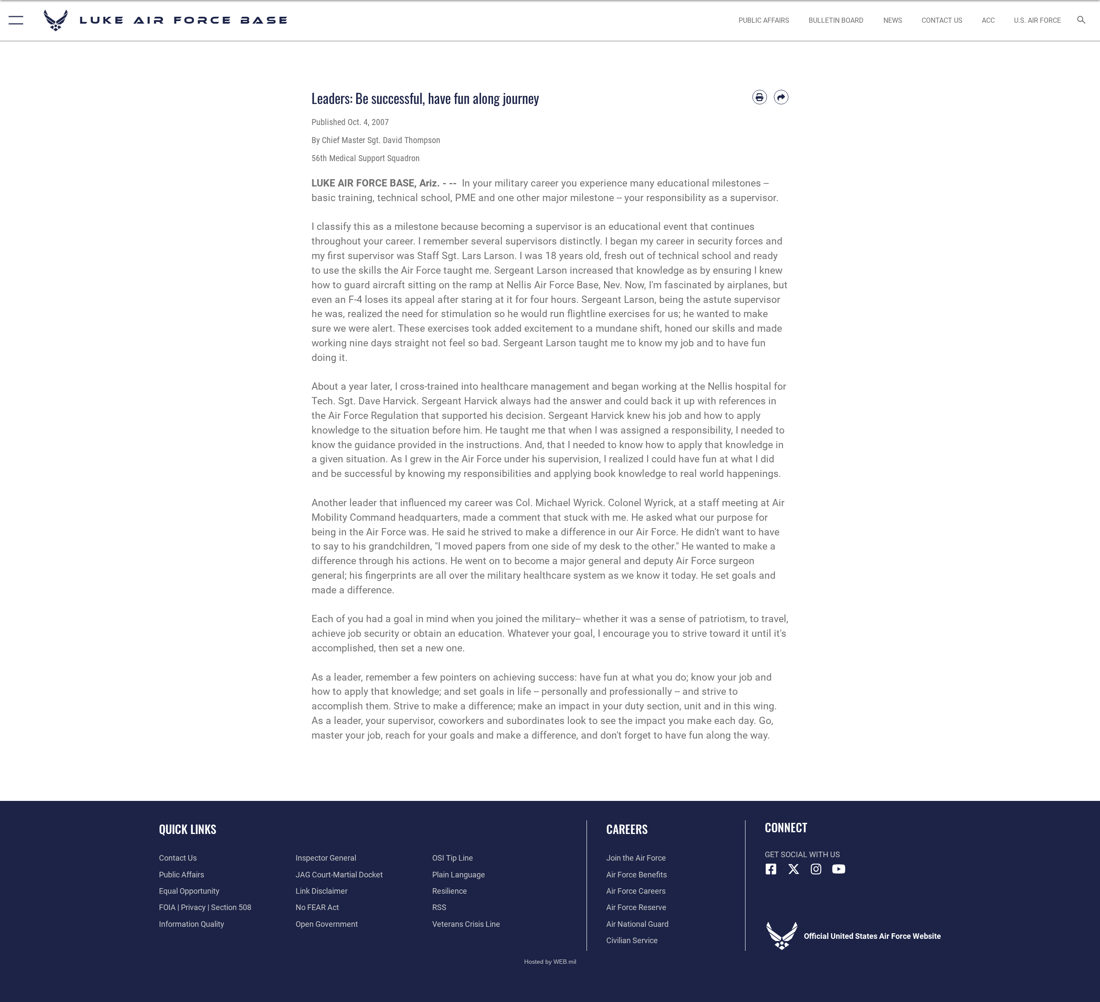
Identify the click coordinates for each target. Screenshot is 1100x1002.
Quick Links (187, 828)
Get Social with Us (802, 854)
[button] (14, 20)
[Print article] (759, 97)
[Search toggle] (1082, 20)
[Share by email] (781, 97)
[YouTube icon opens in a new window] (838, 869)
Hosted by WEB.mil (550, 961)
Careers (627, 828)
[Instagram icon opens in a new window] (816, 869)
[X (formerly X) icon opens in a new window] (793, 869)
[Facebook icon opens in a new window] (771, 869)
